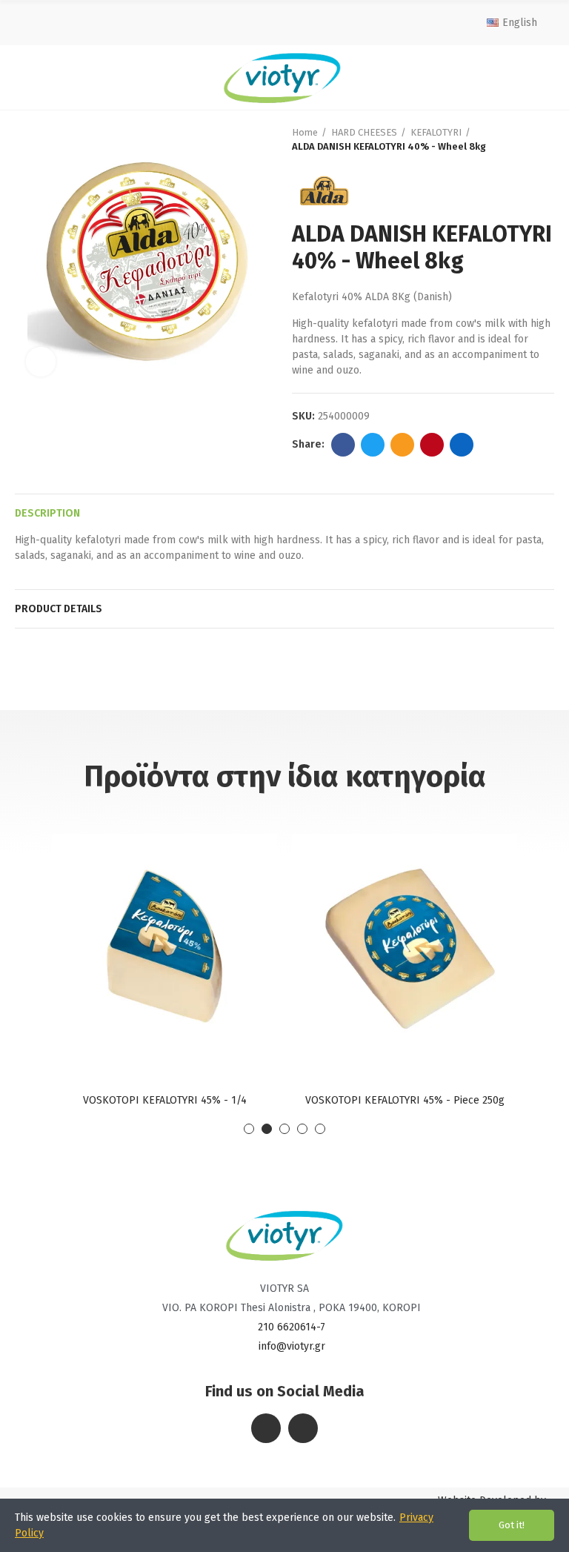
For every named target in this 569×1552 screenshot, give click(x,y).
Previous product (506, 139)
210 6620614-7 (291, 1327)
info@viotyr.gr (292, 1346)
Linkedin (461, 445)
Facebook (343, 445)
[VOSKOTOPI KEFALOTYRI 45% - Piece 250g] (404, 946)
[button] (249, 1129)
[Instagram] (303, 1428)
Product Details (58, 609)
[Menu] (27, 77)
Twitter (373, 445)
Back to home (524, 139)
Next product (543, 139)
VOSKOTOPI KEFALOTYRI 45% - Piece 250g (405, 1100)
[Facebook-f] (266, 1428)
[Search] (538, 77)
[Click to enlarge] (41, 362)
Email (402, 445)
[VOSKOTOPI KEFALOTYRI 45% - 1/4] (164, 946)
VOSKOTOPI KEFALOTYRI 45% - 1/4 (165, 1100)
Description (47, 513)
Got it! (512, 1525)
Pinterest (432, 445)
